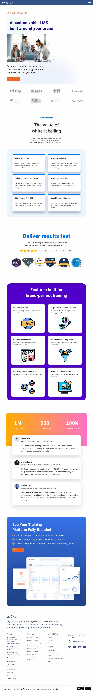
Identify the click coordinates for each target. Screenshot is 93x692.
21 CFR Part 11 (31, 660)
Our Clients (10, 667)
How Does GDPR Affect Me (55, 658)
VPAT (49, 661)
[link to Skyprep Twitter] (69, 647)
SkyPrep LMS (51, 650)
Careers (50, 640)
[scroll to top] (89, 682)
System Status (52, 653)
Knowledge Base (12, 661)
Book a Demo (18, 550)
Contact (50, 643)
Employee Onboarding (34, 643)
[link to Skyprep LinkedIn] (79, 647)
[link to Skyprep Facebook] (74, 647)
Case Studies (11, 670)
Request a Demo (14, 79)
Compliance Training (33, 637)
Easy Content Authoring (14, 642)
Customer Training (32, 646)
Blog (8, 675)
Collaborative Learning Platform (13, 648)
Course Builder (31, 654)
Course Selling (31, 648)
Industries (10, 672)
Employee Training (32, 640)
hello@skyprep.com (78, 641)
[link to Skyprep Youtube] (84, 647)
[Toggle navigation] (89, 2)
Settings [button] (80, 689)
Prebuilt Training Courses (14, 653)
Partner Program (12, 678)
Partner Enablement (33, 651)
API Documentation (53, 656)
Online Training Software (14, 638)
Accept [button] (88, 689)
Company (50, 637)
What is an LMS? (11, 664)
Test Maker (30, 657)
